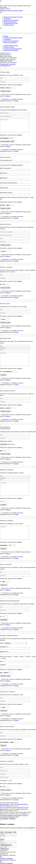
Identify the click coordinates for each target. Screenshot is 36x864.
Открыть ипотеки (8, 47)
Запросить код (4, 848)
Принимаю (12, 818)
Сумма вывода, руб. (6, 160)
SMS (14, 832)
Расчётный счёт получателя (8, 183)
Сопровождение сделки (10, 23)
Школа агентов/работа (10, 21)
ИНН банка (4, 178)
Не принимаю (4, 818)
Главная (5, 36)
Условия (16, 100)
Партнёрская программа (10, 50)
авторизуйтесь (4, 804)
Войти (2, 839)
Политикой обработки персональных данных (13, 815)
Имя (2, 661)
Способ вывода (5, 165)
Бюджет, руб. (4, 651)
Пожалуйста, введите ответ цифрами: (11, 84)
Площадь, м (4, 646)
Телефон (3, 664)
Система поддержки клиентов (12, 48)
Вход (2, 832)
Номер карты (4, 187)
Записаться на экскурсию (11, 20)
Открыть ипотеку (8, 25)
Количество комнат (6, 656)
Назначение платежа (6, 192)
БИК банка (4, 173)
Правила (7, 96)
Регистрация (8, 832)
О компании (7, 18)
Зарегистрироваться (6, 845)
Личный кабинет (18, 10)
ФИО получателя (5, 168)
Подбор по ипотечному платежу (13, 17)
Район (2, 643)
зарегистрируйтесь (22, 804)
